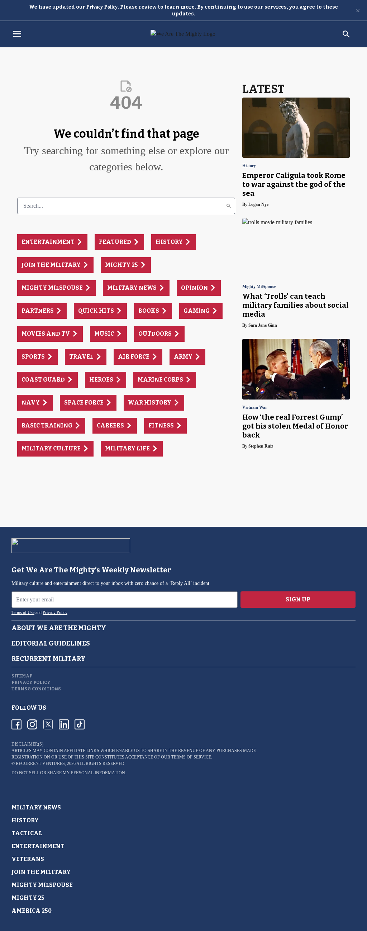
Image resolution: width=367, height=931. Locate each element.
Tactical (26, 833)
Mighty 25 (27, 897)
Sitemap (21, 676)
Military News (36, 807)
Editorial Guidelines (50, 643)
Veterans (27, 859)
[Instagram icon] (32, 724)
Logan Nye (258, 204)
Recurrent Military (48, 659)
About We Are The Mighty (58, 628)
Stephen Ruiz (260, 446)
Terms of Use (22, 612)
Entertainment (38, 846)
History (249, 166)
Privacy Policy (102, 7)
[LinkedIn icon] (64, 724)
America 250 (31, 910)
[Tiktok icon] (80, 724)
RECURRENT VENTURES (40, 763)
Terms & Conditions (36, 688)
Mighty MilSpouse (259, 286)
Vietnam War (254, 407)
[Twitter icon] (48, 724)
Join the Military (41, 872)
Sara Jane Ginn (262, 325)
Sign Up (298, 599)
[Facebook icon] (16, 724)
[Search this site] (346, 34)
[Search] (229, 206)
